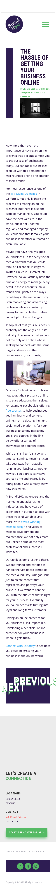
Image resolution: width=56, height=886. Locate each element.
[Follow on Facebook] (20, 866)
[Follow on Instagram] (36, 866)
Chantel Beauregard (32, 89)
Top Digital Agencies (24, 194)
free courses (14, 410)
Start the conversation (25, 832)
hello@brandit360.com (16, 817)
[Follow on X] (28, 866)
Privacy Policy (36, 851)
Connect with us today (20, 646)
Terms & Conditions (16, 851)
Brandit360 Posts (34, 92)
